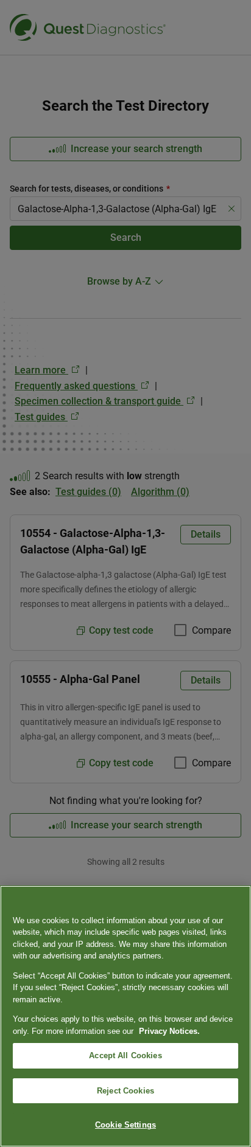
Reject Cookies (125, 1090)
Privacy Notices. (169, 1031)
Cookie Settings (125, 1124)
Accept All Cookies (125, 1055)
